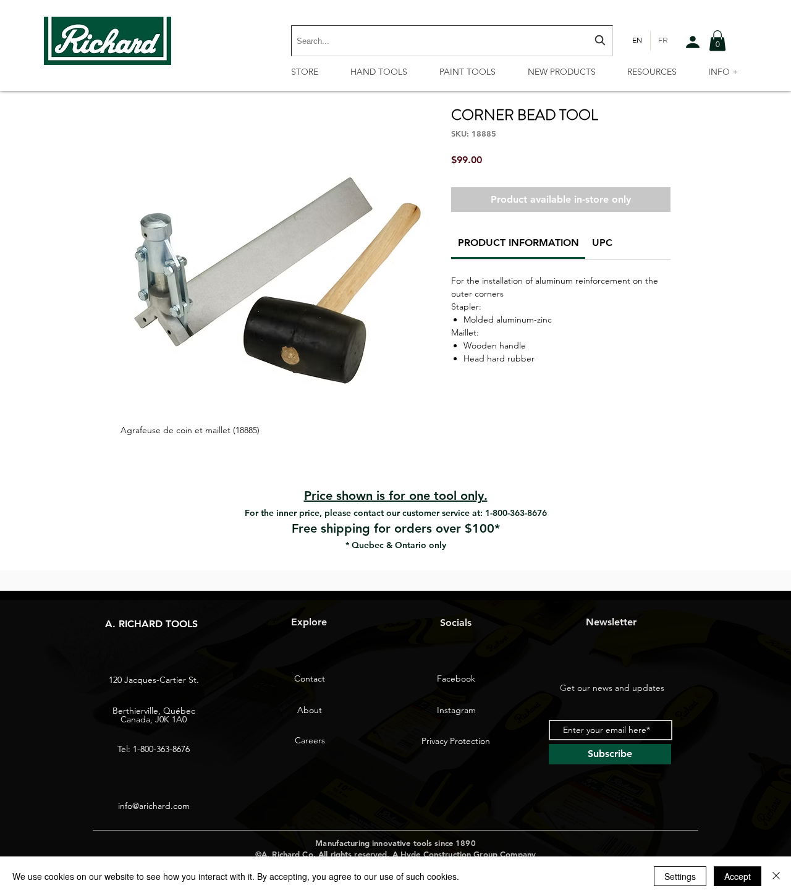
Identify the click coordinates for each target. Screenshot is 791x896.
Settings (680, 876)
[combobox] (452, 40)
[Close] (776, 876)
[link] (518, 242)
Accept (737, 876)
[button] (717, 40)
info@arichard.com (154, 805)
